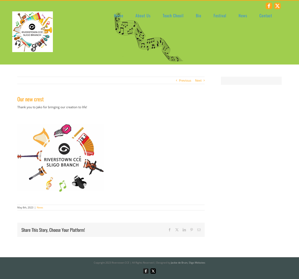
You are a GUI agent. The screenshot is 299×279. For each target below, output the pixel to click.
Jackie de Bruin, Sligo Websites (188, 262)
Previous (185, 80)
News (40, 207)
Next (198, 80)
